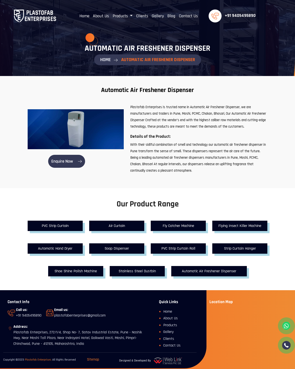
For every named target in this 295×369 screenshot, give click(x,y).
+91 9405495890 (240, 15)
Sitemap (93, 359)
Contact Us (188, 16)
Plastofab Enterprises (38, 360)
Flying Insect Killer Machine (239, 225)
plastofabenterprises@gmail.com (80, 315)
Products (170, 325)
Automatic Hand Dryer (55, 248)
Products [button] (121, 16)
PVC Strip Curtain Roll (178, 248)
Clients (142, 16)
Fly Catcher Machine (178, 225)
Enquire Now (62, 161)
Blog (171, 16)
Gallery (158, 16)
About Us (101, 16)
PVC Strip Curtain (55, 225)
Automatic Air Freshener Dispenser (209, 271)
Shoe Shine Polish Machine (75, 271)
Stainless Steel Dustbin (137, 271)
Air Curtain (117, 225)
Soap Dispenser (117, 248)
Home (84, 16)
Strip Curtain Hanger (240, 248)
